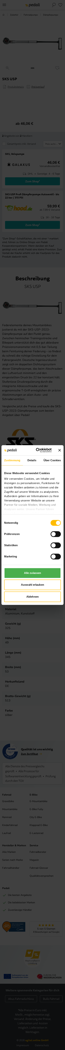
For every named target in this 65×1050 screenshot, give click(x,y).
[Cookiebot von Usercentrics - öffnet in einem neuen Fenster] (38, 450)
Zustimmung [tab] (12, 460)
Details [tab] (31, 460)
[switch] (56, 534)
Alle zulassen (32, 572)
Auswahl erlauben (32, 584)
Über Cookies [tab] (52, 460)
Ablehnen (32, 596)
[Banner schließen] (59, 450)
